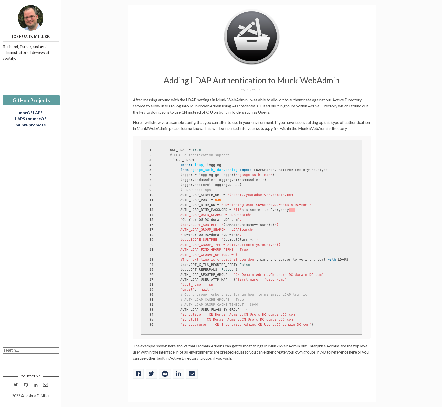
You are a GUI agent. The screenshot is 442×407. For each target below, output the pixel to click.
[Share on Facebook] (138, 374)
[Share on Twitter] (151, 374)
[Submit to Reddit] (165, 374)
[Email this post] (192, 374)
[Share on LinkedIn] (178, 374)
